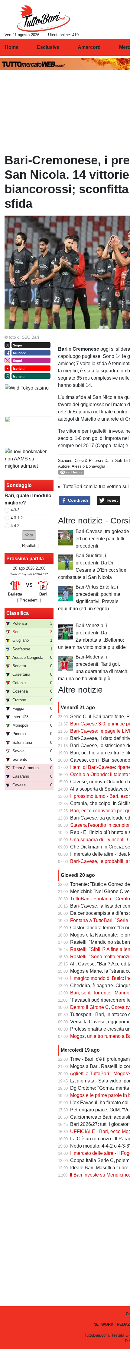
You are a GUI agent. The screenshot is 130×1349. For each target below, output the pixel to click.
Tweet (111, 500)
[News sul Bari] (43, 18)
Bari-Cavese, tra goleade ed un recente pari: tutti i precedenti (102, 538)
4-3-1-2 (17, 518)
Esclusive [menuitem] (48, 47)
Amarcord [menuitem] (89, 47)
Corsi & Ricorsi (88, 460)
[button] (29, 535)
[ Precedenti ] (29, 600)
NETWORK (103, 1324)
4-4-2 (15, 525)
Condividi (77, 500)
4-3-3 (15, 510)
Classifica (17, 613)
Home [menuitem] (11, 47)
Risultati (29, 545)
